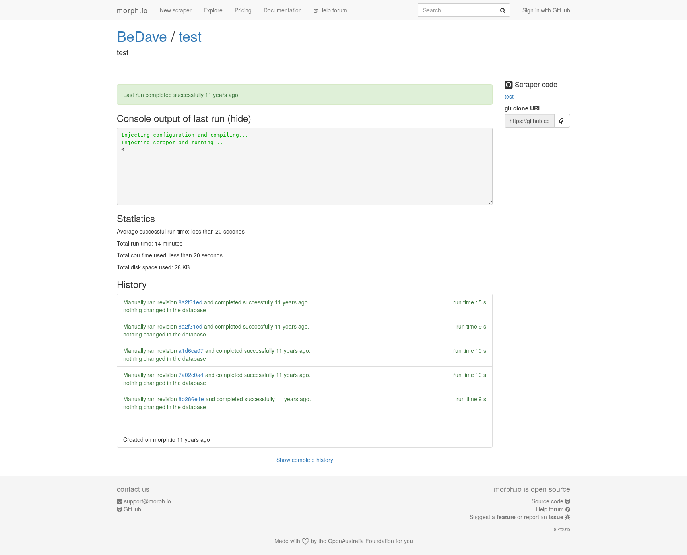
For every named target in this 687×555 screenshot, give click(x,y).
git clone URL (523, 108)
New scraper (176, 10)
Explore (213, 10)
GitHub (132, 509)
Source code (547, 501)
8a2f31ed (190, 302)
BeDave (142, 35)
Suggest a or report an (516, 517)
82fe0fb (562, 529)
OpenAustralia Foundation (361, 541)
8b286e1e (191, 399)
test (190, 35)
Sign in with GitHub (546, 10)
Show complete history (304, 460)
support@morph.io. (148, 501)
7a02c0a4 (191, 375)
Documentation (283, 10)
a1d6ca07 (191, 350)
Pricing (243, 10)
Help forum (332, 10)
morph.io (132, 10)
